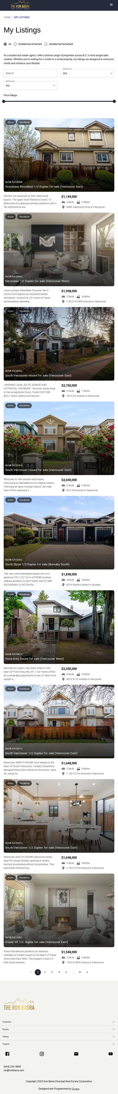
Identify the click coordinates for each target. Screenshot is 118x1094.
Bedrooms (67, 69)
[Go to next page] (87, 972)
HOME (7, 17)
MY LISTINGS (22, 17)
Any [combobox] (65, 73)
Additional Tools (59, 1092)
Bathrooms (10, 81)
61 (80, 972)
